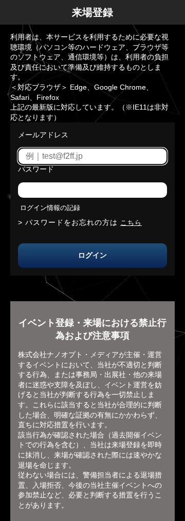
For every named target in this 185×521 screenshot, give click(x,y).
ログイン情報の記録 (50, 208)
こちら (131, 222)
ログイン (92, 255)
